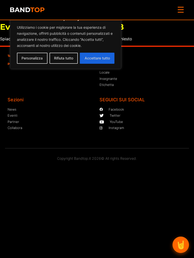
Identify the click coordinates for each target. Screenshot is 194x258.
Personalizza (32, 58)
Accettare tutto (97, 58)
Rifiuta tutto (63, 58)
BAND (27, 10)
